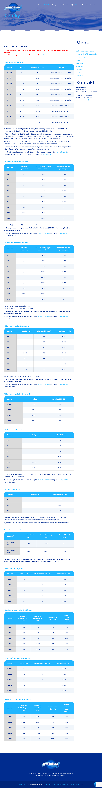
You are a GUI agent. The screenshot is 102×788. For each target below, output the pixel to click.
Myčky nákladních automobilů (86, 54)
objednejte (64, 233)
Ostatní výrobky (81, 57)
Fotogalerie (80, 66)
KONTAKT (79, 76)
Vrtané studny (79, 784)
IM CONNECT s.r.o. (50, 784)
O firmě (78, 73)
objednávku (47, 154)
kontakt (46, 55)
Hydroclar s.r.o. (23, 784)
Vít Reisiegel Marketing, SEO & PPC (66, 784)
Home (78, 48)
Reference (79, 63)
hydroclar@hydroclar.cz (89, 100)
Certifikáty (79, 70)
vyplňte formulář (61, 152)
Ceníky (78, 60)
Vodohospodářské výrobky (85, 51)
